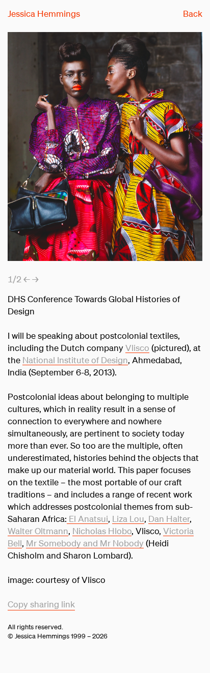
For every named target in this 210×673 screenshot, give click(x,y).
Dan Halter (169, 518)
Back (192, 13)
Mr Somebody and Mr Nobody (85, 543)
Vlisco (137, 347)
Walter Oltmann (38, 530)
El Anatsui (87, 518)
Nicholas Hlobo (102, 530)
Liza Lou (128, 518)
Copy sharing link (41, 604)
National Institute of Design (75, 360)
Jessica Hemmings (44, 13)
